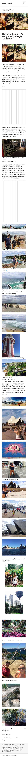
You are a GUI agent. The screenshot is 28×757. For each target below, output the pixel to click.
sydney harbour (5, 750)
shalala (17, 749)
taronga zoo (12, 750)
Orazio (11, 131)
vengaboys (18, 750)
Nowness (4, 746)
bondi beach (21, 746)
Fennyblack (7, 3)
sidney (21, 749)
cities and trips (21, 744)
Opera (13, 379)
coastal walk (5, 747)
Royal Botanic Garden (18, 559)
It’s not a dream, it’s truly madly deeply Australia (12, 36)
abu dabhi (11, 746)
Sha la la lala (15, 738)
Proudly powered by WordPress (9, 755)
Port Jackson (5, 640)
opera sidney (18, 747)
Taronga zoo (5, 680)
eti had (9, 747)
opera (13, 747)
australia (16, 746)
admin (14, 744)
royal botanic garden (10, 749)
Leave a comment (7, 751)
